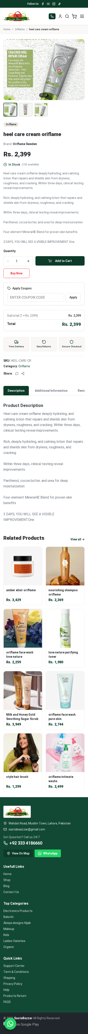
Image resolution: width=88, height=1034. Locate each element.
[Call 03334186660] (52, 16)
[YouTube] (48, 3)
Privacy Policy (12, 984)
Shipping (9, 978)
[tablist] (44, 391)
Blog (6, 886)
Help (6, 990)
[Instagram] (53, 3)
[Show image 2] (25, 109)
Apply (73, 297)
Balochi (8, 917)
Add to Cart (63, 261)
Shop (6, 880)
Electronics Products (17, 911)
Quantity (9, 251)
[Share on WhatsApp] (17, 373)
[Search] (67, 16)
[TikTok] (59, 3)
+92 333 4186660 (25, 843)
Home (6, 29)
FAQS (7, 1002)
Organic (8, 947)
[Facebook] (42, 3)
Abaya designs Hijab (17, 923)
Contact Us (11, 892)
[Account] (60, 16)
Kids (6, 935)
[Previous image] (9, 70)
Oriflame (20, 29)
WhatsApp (50, 853)
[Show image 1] (10, 109)
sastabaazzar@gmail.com (27, 829)
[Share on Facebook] (23, 373)
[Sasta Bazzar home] (16, 16)
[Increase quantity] (28, 261)
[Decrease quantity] (8, 261)
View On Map (20, 853)
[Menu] (82, 16)
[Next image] (79, 70)
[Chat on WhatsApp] (10, 1024)
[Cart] (74, 16)
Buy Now (16, 273)
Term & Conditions (16, 972)
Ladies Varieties (14, 941)
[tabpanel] (44, 460)
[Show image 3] (41, 109)
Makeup (8, 929)
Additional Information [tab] (51, 390)
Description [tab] (16, 390)
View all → (77, 539)
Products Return (14, 996)
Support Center (14, 965)
